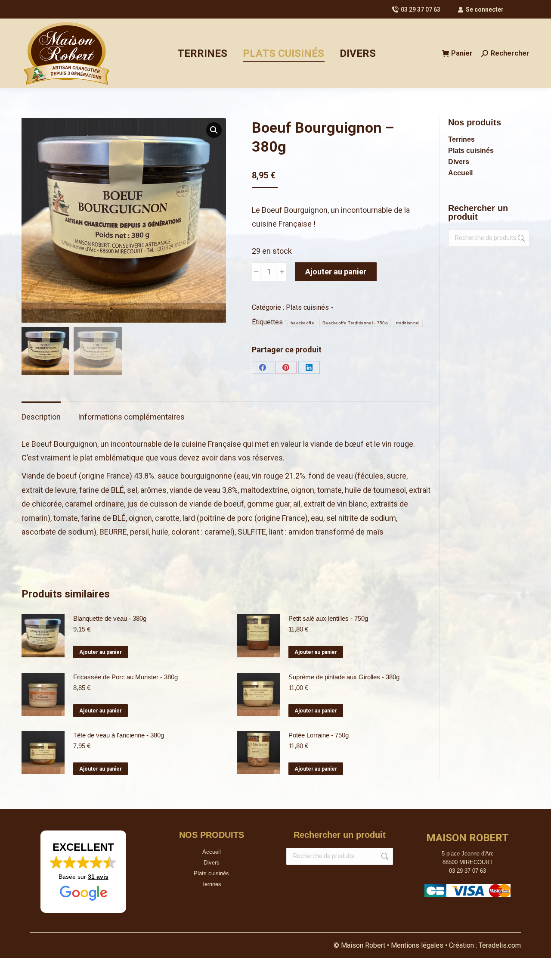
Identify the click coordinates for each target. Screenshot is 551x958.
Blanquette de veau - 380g (109, 618)
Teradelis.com (500, 945)
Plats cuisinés (307, 307)
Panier (462, 53)
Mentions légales (418, 945)
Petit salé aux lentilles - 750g (328, 618)
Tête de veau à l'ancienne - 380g (118, 735)
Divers (458, 161)
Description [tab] (41, 416)
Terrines (461, 139)
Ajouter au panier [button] (100, 652)
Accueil (460, 173)
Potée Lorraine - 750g (318, 735)
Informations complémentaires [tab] (131, 416)
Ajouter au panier (335, 271)
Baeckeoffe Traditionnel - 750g (355, 322)
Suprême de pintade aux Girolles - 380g (343, 677)
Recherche (520, 238)
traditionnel (408, 322)
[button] (214, 130)
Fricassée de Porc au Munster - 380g (125, 677)
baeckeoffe (302, 322)
